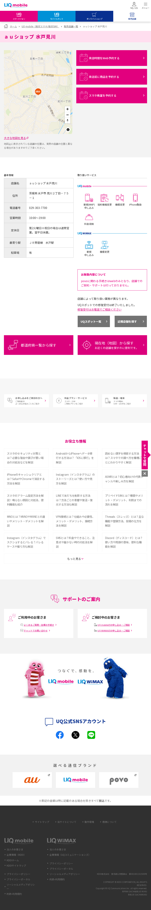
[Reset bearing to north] (67, 120)
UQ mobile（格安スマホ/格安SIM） (40, 26)
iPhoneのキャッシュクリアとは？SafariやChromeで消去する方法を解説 (26, 479)
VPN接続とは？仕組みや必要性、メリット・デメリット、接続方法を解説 (75, 521)
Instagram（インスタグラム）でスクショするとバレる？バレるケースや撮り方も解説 (26, 542)
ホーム (13, 26)
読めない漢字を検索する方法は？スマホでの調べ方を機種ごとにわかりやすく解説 (123, 457)
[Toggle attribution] (68, 129)
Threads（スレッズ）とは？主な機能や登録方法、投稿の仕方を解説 (124, 521)
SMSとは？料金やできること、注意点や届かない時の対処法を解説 (75, 542)
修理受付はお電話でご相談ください (99, 309)
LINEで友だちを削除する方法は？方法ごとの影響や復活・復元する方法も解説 (74, 500)
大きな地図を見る (15, 138)
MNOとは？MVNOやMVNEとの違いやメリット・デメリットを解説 (26, 521)
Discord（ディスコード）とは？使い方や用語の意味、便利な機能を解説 (124, 542)
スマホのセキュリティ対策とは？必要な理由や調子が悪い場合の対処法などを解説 (25, 457)
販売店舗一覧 (71, 26)
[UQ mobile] (16, 5)
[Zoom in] (67, 109)
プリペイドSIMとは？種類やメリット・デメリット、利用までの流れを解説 (124, 500)
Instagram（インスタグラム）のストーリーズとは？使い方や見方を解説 (75, 479)
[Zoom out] (67, 115)
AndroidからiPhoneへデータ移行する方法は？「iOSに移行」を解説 (75, 457)
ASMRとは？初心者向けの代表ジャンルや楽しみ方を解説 (124, 479)
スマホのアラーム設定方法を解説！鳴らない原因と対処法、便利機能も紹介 (25, 500)
